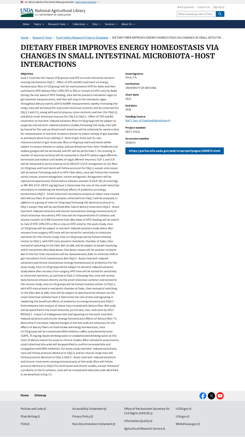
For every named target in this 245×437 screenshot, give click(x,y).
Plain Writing (29, 416)
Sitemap (40, 395)
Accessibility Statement (87, 409)
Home (25, 395)
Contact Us (203, 7)
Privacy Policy (81, 416)
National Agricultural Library (60, 10)
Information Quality (137, 421)
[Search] (220, 14)
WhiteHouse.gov (186, 424)
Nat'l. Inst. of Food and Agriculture (146, 120)
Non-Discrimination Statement (92, 424)
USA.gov (181, 416)
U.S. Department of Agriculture (53, 14)
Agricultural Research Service (143, 429)
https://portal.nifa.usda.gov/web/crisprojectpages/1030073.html (174, 151)
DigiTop (217, 7)
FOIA (24, 424)
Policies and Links (32, 409)
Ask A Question (185, 7)
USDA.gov (182, 409)
